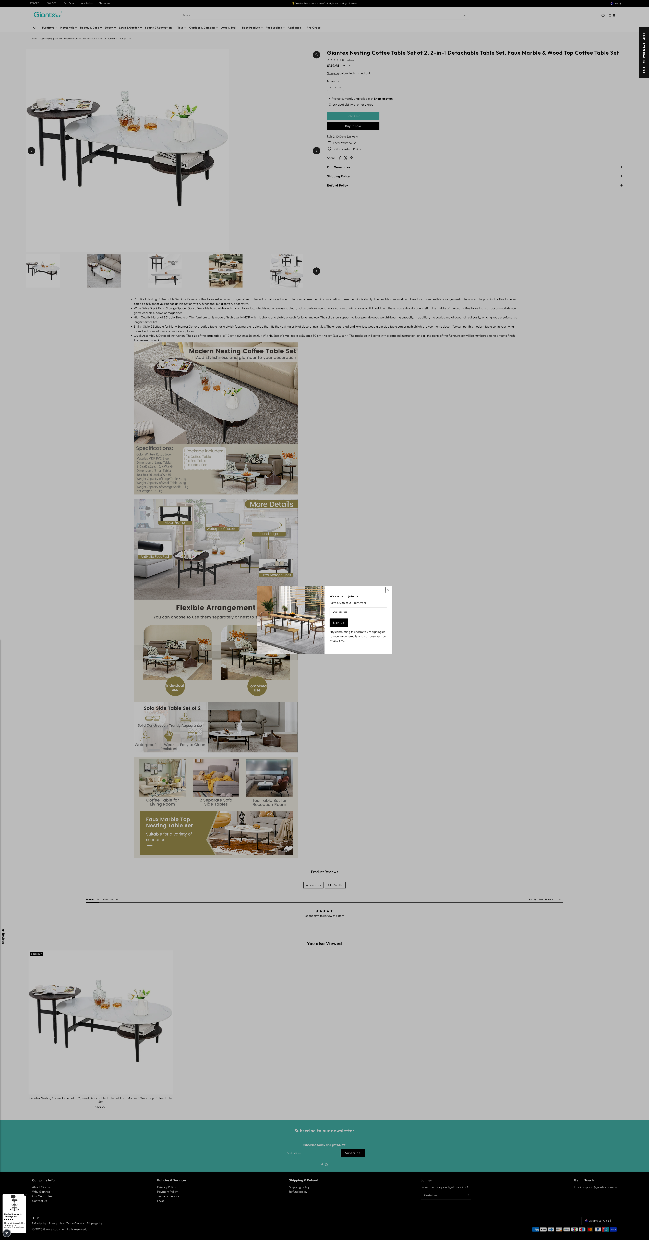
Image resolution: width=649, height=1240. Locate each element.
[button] (7, 1233)
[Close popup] (388, 590)
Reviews (3, 938)
